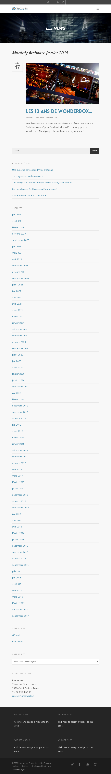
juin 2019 (16, 392)
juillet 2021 (17, 284)
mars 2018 (17, 431)
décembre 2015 (20, 545)
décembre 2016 (20, 494)
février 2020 (18, 373)
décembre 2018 (20, 405)
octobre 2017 (19, 462)
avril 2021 (17, 303)
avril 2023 (17, 259)
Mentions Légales (19, 769)
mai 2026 (16, 220)
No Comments (51, 118)
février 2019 (18, 399)
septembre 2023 (20, 240)
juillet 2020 (17, 354)
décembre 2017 (20, 450)
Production (39, 118)
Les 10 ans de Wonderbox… (59, 111)
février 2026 (18, 227)
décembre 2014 (20, 609)
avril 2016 (17, 526)
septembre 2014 (20, 615)
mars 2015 (17, 596)
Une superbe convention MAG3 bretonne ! (33, 169)
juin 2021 (16, 291)
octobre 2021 (19, 271)
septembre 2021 (20, 278)
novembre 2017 (20, 456)
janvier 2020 (18, 380)
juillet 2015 (17, 571)
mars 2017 (17, 475)
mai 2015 (16, 583)
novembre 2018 (20, 412)
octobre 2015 (19, 558)
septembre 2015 (20, 564)
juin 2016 (16, 513)
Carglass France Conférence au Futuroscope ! (34, 188)
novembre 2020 (20, 335)
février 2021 (18, 316)
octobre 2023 (19, 233)
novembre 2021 (20, 265)
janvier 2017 (18, 488)
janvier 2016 (18, 539)
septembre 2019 (20, 386)
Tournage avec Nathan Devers (27, 176)
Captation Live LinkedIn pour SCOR (29, 195)
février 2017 (18, 482)
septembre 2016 (20, 507)
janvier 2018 (18, 443)
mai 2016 (16, 520)
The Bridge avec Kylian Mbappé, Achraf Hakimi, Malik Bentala (42, 182)
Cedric (30, 118)
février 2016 (18, 533)
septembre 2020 (20, 348)
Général (16, 635)
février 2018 (18, 437)
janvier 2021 (18, 322)
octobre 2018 (19, 418)
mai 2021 (16, 297)
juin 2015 (16, 577)
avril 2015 (17, 590)
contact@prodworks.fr (23, 695)
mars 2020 (17, 367)
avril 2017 (17, 469)
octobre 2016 (19, 501)
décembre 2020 (20, 329)
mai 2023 (16, 252)
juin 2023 (16, 246)
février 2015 (18, 603)
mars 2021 (17, 310)
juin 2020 (16, 361)
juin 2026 (16, 214)
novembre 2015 (20, 552)
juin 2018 (16, 424)
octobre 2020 (19, 341)
